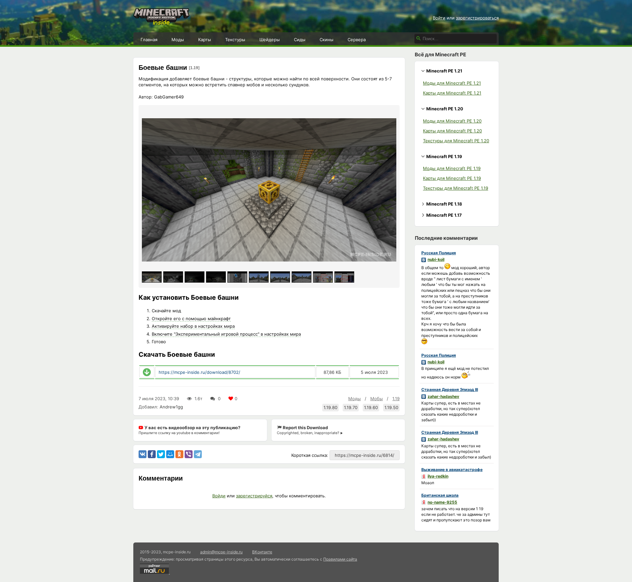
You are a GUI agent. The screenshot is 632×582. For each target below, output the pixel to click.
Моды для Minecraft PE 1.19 (452, 168)
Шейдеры (269, 39)
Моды (177, 39)
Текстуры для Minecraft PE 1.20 (456, 140)
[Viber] (189, 454)
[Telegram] (198, 454)
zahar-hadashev (443, 396)
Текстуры (235, 39)
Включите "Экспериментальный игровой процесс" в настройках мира (226, 334)
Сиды (299, 39)
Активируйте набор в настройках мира (193, 326)
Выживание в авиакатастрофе (452, 469)
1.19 (396, 398)
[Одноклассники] (179, 454)
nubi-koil (436, 259)
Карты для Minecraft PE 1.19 (452, 178)
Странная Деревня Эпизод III (449, 389)
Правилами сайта (340, 559)
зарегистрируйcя (254, 495)
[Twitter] (161, 454)
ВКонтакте (262, 551)
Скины (326, 39)
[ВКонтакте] (142, 454)
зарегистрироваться (477, 17)
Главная (149, 39)
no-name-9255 (442, 502)
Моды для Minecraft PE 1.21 (452, 83)
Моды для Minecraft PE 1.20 (452, 121)
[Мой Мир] (170, 454)
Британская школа (440, 495)
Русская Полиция (438, 252)
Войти (439, 17)
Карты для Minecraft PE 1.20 (452, 130)
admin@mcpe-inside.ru (221, 551)
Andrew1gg (171, 406)
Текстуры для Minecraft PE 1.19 (455, 188)
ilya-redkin (438, 476)
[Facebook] (152, 454)
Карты (204, 39)
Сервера (357, 39)
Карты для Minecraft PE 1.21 (452, 93)
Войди (218, 495)
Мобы (376, 398)
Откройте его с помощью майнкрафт (191, 318)
